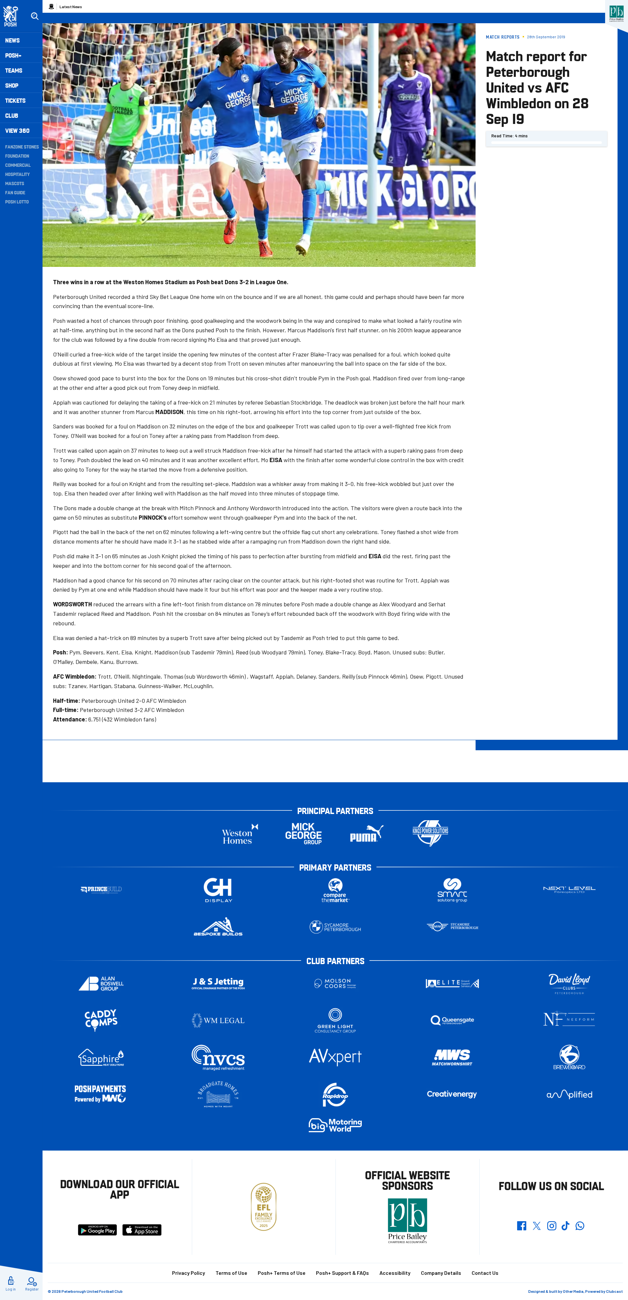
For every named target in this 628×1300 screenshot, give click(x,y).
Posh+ (13, 55)
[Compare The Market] (335, 890)
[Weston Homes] (240, 833)
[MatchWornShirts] (452, 1057)
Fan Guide (15, 192)
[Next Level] (569, 890)
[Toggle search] (34, 16)
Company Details (441, 1273)
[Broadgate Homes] (218, 1094)
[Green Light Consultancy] (335, 1020)
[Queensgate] (452, 1020)
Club (11, 115)
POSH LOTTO (17, 201)
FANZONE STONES (22, 146)
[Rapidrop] (335, 1094)
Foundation (17, 155)
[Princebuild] (101, 890)
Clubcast (614, 1291)
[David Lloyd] (569, 983)
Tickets (15, 100)
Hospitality (17, 174)
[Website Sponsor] (616, 13)
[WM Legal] (218, 1020)
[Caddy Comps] (101, 1020)
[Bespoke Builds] (218, 927)
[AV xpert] (335, 1057)
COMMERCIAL (18, 165)
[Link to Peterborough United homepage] (13, 16)
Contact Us (485, 1273)
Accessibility (394, 1273)
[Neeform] (569, 1020)
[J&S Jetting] (218, 983)
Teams (13, 70)
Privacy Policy (188, 1273)
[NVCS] (218, 1057)
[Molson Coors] (335, 983)
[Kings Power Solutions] (430, 833)
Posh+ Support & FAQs (342, 1273)
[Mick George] (303, 833)
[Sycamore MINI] (452, 927)
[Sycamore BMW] (335, 927)
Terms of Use (231, 1273)
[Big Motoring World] (335, 1125)
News (12, 40)
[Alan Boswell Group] (101, 983)
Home (51, 6)
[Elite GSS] (452, 983)
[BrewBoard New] (569, 1057)
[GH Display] (218, 890)
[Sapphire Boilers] (101, 1057)
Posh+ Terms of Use (281, 1273)
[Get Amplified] (569, 1094)
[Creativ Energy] (452, 1094)
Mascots (14, 183)
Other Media (573, 1291)
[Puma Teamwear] (366, 833)
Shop (11, 85)
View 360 (17, 130)
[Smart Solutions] (452, 890)
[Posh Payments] (101, 1094)
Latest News (71, 6)
